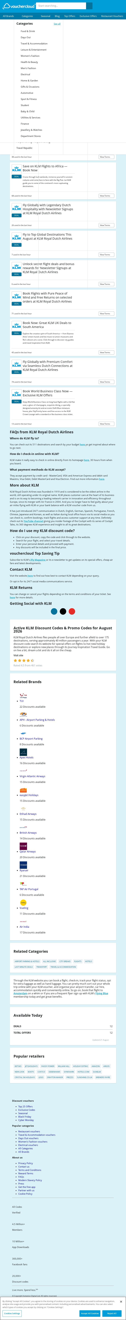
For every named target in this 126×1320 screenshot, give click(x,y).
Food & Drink (27, 31)
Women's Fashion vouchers (32, 1141)
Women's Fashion (29, 55)
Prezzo (70, 1077)
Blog (57, 16)
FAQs (21, 1176)
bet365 (18, 1066)
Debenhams (54, 1071)
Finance (24, 123)
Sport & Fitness (28, 99)
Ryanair (24, 870)
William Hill (63, 1066)
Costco (41, 1071)
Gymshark (69, 1071)
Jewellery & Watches (31, 129)
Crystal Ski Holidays (25, 1077)
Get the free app (26, 1186)
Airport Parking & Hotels (27, 961)
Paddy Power (47, 1066)
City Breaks (65, 961)
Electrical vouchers (28, 1145)
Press (21, 1183)
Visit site (19, 655)
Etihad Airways (28, 814)
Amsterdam (20, 993)
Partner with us (26, 1190)
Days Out (25, 37)
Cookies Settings (12, 1313)
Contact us (23, 1166)
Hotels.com (83, 1071)
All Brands (23, 1151)
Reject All (111, 1313)
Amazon (96, 1066)
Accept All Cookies (90, 1313)
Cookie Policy (25, 1193)
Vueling (24, 908)
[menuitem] (10, 16)
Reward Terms (25, 1173)
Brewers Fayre (103, 1077)
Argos (106, 1066)
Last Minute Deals (24, 967)
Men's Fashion (28, 68)
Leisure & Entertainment (33, 49)
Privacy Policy (25, 1163)
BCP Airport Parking (31, 738)
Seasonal (45, 16)
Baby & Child (27, 111)
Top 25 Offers (25, 1106)
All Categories (25, 1148)
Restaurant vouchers (112, 16)
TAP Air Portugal (29, 889)
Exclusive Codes (26, 1109)
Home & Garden (29, 80)
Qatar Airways (28, 851)
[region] (63, 1308)
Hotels (88, 961)
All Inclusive (49, 961)
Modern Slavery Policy (30, 1180)
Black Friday (24, 1116)
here (83, 444)
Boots (31, 1071)
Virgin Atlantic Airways (32, 776)
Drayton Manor (55, 1077)
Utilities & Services (30, 117)
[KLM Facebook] (54, 611)
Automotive (26, 92)
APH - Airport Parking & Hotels (37, 720)
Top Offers (69, 16)
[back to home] (19, 6)
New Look (19, 1071)
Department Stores (30, 136)
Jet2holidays (31, 1066)
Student (24, 105)
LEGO (41, 1077)
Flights (77, 961)
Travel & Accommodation (33, 43)
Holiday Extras (80, 1066)
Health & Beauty (29, 62)
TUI (22, 701)
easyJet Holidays (29, 795)
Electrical (25, 74)
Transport (41, 967)
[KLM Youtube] (72, 611)
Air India (24, 926)
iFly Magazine (38, 559)
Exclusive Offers (88, 16)
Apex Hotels (26, 757)
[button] (10, 16)
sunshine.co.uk (84, 1077)
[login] (24, 660)
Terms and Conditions (29, 1170)
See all (57, 23)
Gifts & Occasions (29, 86)
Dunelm (97, 1071)
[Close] (121, 1301)
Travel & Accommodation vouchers (36, 1134)
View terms (105, 157)
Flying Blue (101, 993)
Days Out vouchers (28, 1138)
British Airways (28, 832)
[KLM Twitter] (63, 611)
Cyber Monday (26, 1120)
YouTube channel (33, 521)
